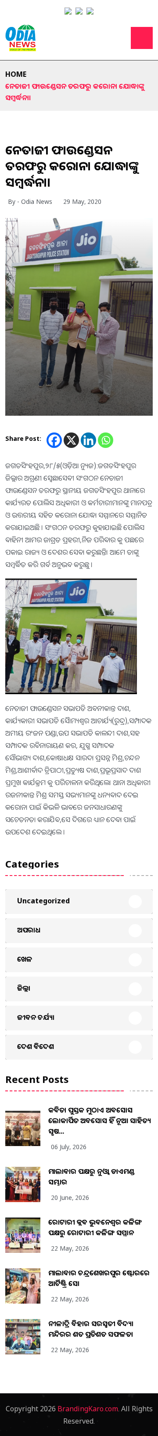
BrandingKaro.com (87, 1408)
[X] (71, 440)
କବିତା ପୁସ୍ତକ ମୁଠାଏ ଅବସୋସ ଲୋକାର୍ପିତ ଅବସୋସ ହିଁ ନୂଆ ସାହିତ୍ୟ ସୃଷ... (99, 1120)
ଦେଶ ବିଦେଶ (35, 1046)
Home (15, 74)
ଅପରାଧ (28, 930)
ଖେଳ (24, 959)
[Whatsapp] (105, 440)
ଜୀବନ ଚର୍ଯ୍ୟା (35, 1017)
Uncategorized (43, 901)
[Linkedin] (88, 440)
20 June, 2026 (70, 1197)
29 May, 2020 (82, 201)
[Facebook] (54, 440)
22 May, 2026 (70, 1248)
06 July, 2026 (68, 1147)
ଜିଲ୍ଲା (23, 988)
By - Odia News (30, 201)
